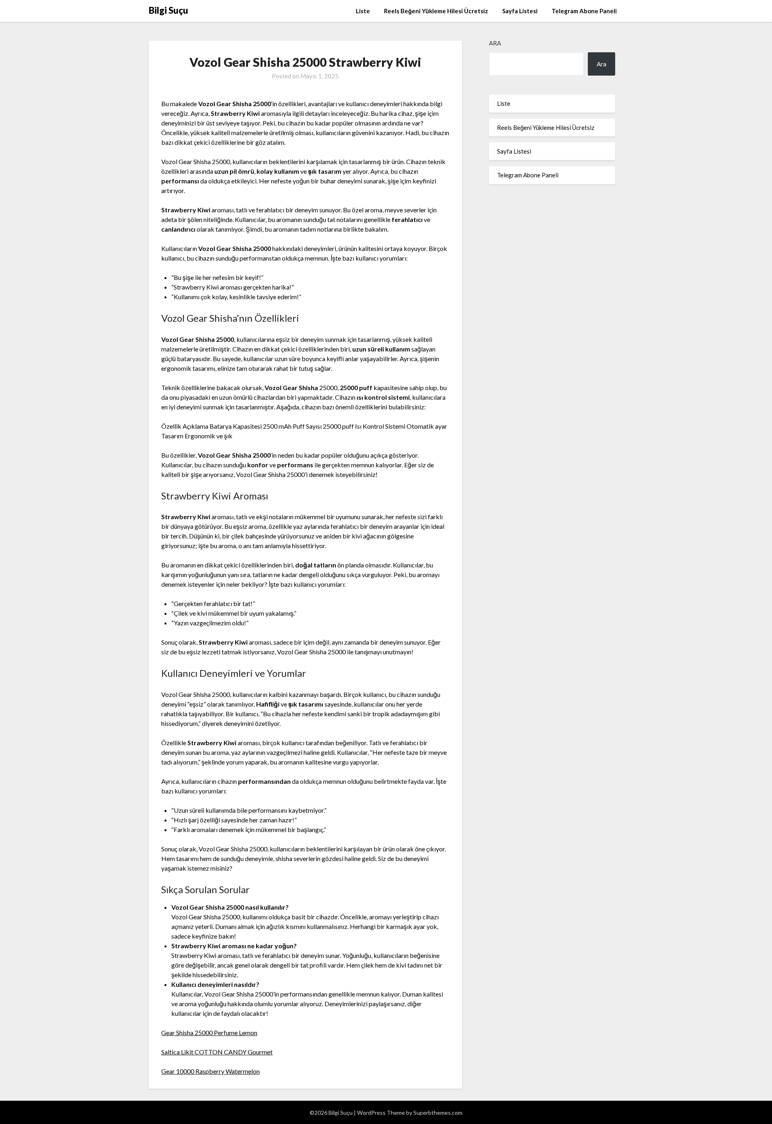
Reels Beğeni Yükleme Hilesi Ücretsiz (436, 10)
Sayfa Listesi (520, 10)
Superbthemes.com (437, 1112)
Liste (363, 10)
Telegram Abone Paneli (584, 10)
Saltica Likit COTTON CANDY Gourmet (217, 1052)
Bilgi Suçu (168, 10)
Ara (495, 43)
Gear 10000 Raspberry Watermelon (210, 1071)
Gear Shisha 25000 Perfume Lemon (209, 1032)
